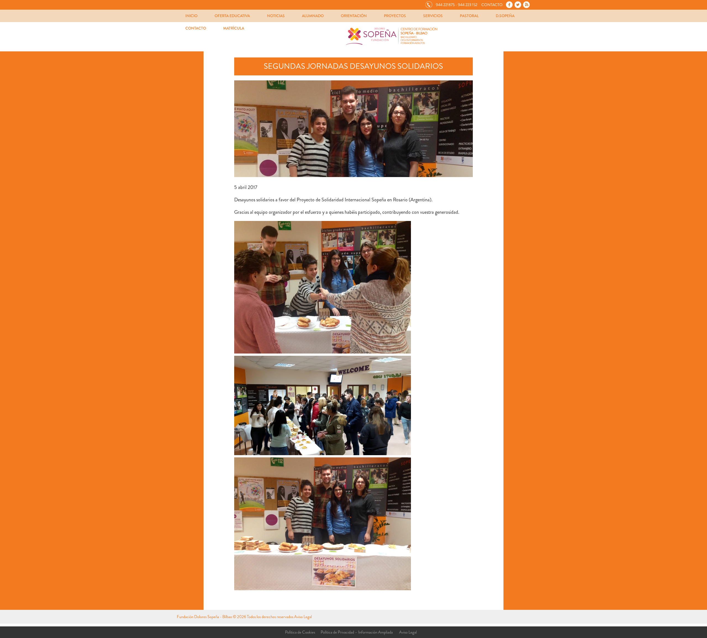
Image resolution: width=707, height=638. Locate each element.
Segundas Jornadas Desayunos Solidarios (353, 66)
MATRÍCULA (233, 28)
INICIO (191, 16)
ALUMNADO (313, 16)
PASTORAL (469, 16)
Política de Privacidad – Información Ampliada (357, 632)
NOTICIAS (276, 16)
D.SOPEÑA (505, 16)
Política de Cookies (300, 632)
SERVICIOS (433, 16)
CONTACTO (195, 28)
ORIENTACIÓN (354, 16)
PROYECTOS (395, 16)
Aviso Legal (303, 617)
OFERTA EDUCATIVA (232, 16)
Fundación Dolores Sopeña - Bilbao (204, 617)
